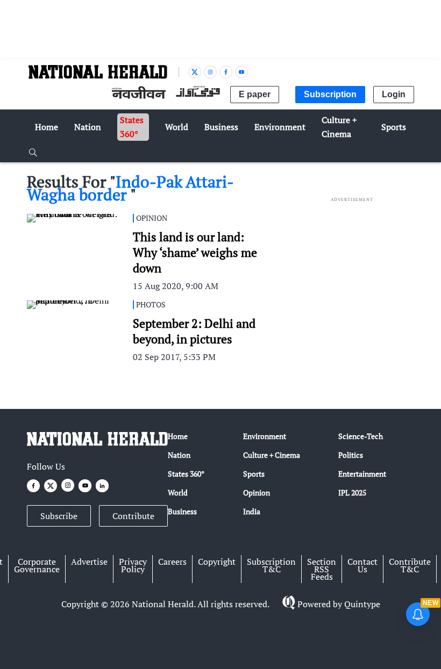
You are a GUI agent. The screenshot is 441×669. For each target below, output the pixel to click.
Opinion (256, 492)
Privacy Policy (133, 565)
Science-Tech (360, 436)
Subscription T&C (271, 565)
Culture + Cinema (271, 455)
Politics (350, 455)
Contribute (133, 516)
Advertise (89, 561)
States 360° (186, 474)
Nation (179, 455)
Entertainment (362, 474)
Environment (264, 436)
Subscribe (58, 516)
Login (394, 94)
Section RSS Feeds (321, 569)
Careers (172, 561)
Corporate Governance (37, 565)
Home (178, 436)
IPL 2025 (352, 492)
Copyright (217, 561)
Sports (254, 474)
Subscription (330, 94)
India (251, 511)
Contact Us (362, 565)
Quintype (362, 604)
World (178, 492)
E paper (255, 94)
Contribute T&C (410, 565)
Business (182, 511)
